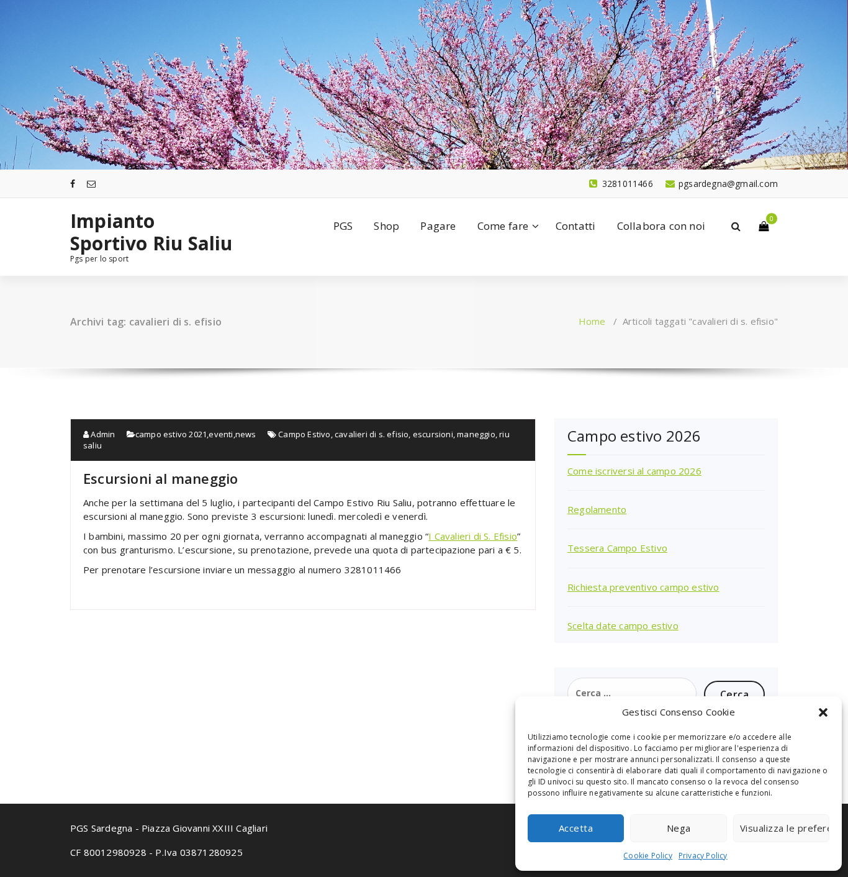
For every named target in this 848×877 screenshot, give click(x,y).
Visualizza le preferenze (784, 828)
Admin (102, 434)
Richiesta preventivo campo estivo (643, 587)
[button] (823, 712)
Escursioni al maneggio (160, 478)
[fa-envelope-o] (91, 183)
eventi (221, 434)
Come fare (503, 226)
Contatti (576, 226)
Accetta (576, 828)
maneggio (476, 434)
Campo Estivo (304, 434)
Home (592, 321)
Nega (679, 828)
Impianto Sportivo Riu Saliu (151, 232)
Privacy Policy (703, 855)
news (245, 434)
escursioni (433, 434)
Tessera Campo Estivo (617, 548)
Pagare (438, 226)
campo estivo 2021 (171, 434)
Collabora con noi (661, 226)
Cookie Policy (647, 855)
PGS (343, 226)
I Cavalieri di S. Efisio (472, 536)
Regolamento (596, 509)
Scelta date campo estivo (623, 625)
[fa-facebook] (72, 183)
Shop (386, 226)
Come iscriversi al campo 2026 (634, 471)
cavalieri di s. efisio (371, 434)
